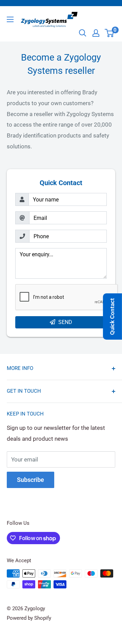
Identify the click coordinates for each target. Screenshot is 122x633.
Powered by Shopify (29, 618)
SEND (65, 322)
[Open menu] (10, 19)
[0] (109, 33)
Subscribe (30, 479)
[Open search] (82, 33)
